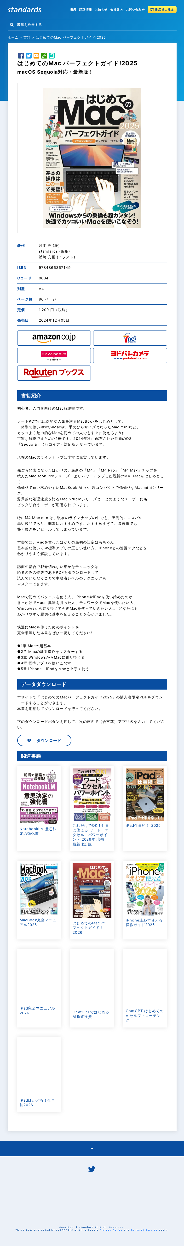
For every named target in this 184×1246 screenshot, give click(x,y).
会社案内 (116, 9)
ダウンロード (48, 740)
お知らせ (101, 9)
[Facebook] (21, 56)
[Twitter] (29, 56)
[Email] (36, 56)
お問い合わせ (135, 9)
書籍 (73, 9)
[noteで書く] (52, 56)
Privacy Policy (111, 1230)
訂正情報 (85, 9)
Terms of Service (144, 1230)
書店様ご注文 (164, 9)
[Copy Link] (44, 56)
